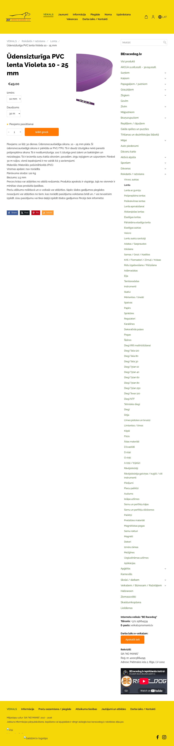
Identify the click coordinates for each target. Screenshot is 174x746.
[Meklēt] (165, 42)
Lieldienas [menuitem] (127, 608)
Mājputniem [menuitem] (127, 112)
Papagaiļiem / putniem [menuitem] (134, 84)
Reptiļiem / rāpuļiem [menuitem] (133, 123)
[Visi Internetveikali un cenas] (15, 738)
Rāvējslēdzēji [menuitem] (131, 468)
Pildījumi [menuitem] (128, 483)
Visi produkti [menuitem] (128, 61)
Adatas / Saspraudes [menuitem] (135, 243)
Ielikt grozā (41, 132)
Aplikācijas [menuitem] (129, 563)
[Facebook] (158, 737)
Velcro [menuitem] (127, 233)
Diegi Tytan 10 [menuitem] (131, 366)
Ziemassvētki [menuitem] (128, 596)
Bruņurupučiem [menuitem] (130, 117)
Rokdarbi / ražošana (33, 41)
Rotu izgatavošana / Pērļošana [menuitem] (140, 265)
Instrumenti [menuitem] (130, 286)
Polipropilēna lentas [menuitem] (134, 195)
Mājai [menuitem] (124, 140)
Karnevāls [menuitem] (126, 574)
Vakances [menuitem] (72, 19)
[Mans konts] (153, 16)
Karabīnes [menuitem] (129, 324)
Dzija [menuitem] (126, 415)
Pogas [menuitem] (127, 334)
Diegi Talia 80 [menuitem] (131, 356)
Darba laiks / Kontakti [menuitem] (95, 19)
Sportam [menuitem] (125, 162)
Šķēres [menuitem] (127, 340)
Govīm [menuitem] (124, 100)
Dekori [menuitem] (127, 541)
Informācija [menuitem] (79, 14)
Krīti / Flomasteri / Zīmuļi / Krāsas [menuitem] (142, 259)
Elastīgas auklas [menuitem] (132, 227)
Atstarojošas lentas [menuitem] (134, 211)
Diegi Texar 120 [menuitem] (132, 393)
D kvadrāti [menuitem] (129, 447)
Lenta (53, 41)
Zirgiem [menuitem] (125, 95)
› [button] (165, 72)
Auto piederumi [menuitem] (130, 145)
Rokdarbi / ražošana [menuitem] (132, 174)
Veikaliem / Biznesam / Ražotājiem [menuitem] (141, 585)
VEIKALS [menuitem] (48, 14)
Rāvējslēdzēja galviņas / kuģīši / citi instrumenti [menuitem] (143, 475)
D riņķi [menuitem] (127, 452)
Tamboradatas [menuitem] (131, 281)
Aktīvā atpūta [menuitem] (128, 157)
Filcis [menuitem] (127, 436)
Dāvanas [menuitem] (126, 168)
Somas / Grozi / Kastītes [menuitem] (137, 254)
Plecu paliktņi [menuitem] (131, 488)
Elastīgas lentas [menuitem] (132, 217)
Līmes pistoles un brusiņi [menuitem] (137, 420)
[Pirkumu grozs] (146, 16)
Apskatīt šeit (132, 639)
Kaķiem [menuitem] (125, 78)
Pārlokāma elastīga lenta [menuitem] (137, 222)
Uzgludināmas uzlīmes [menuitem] (136, 557)
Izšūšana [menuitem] (128, 249)
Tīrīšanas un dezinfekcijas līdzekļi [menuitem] (140, 134)
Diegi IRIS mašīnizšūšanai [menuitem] (137, 345)
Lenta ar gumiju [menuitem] (132, 190)
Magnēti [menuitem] (128, 536)
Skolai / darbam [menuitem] (130, 579)
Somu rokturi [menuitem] (131, 531)
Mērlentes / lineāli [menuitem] (134, 297)
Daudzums (13, 107)
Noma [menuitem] (108, 14)
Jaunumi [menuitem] (63, 14)
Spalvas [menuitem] (128, 302)
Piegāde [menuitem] (95, 14)
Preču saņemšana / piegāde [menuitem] (54, 709)
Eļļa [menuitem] (126, 276)
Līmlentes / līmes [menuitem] (133, 425)
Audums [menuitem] (128, 493)
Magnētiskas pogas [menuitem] (134, 525)
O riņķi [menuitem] (127, 457)
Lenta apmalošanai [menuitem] (134, 206)
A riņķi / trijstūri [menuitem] (132, 463)
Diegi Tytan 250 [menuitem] (132, 388)
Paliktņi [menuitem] (128, 515)
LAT (164, 17)
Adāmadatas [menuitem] (131, 270)
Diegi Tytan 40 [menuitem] (131, 372)
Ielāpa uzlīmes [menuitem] (131, 499)
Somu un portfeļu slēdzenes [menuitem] (139, 509)
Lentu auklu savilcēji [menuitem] (135, 238)
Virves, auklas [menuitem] (131, 179)
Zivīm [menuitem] (124, 106)
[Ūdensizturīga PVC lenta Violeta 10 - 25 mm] (85, 101)
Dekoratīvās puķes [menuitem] (134, 329)
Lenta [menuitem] (127, 185)
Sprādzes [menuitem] (129, 313)
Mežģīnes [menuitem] (129, 552)
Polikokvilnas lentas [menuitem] (134, 201)
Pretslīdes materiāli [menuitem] (134, 520)
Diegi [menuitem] (127, 409)
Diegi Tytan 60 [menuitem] (131, 377)
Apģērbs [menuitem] (125, 568)
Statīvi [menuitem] (127, 292)
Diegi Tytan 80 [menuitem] (131, 382)
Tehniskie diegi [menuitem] (132, 404)
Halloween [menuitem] (127, 591)
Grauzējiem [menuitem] (127, 89)
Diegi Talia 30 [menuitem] (131, 361)
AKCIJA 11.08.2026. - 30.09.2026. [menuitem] (138, 67)
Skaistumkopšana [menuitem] (131, 602)
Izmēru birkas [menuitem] (131, 547)
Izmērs (10, 92)
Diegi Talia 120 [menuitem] (131, 350)
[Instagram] (164, 737)
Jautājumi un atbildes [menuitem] (113, 709)
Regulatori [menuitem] (129, 318)
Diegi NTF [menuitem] (129, 398)
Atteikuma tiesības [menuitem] (86, 709)
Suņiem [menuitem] (125, 72)
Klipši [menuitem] (127, 430)
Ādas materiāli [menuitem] (131, 441)
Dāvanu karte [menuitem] (128, 151)
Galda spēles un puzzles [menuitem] (135, 129)
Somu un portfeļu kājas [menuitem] (136, 504)
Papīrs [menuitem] (127, 308)
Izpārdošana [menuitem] (123, 14)
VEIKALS (12, 41)
